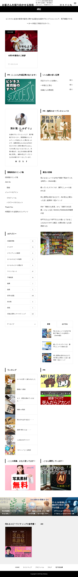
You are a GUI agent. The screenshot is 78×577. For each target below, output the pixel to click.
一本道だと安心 (46, 85)
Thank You (9, 207)
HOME (17, 567)
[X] (63, 5)
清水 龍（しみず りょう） (21, 129)
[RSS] (71, 5)
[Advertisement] (57, 539)
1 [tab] (55, 252)
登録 (8, 187)
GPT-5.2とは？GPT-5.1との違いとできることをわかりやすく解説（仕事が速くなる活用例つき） (56, 223)
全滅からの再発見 (47, 90)
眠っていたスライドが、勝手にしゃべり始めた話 (56, 189)
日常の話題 (10, 32)
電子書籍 (58, 567)
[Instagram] (61, 5)
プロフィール (11, 198)
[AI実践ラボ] (56, 490)
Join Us (8, 182)
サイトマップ (27, 567)
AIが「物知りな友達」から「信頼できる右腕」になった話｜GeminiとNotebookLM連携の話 (57, 210)
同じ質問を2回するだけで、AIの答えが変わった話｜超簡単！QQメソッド (56, 198)
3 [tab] (58, 252)
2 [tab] (56, 252)
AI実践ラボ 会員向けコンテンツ (16, 212)
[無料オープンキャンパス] (56, 140)
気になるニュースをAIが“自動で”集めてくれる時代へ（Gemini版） (56, 179)
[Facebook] (66, 5)
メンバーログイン (11, 192)
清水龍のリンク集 (11, 177)
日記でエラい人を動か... (49, 81)
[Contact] (68, 5)
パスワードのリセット (15, 202)
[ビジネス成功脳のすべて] (20, 104)
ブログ (50, 567)
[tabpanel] (57, 243)
